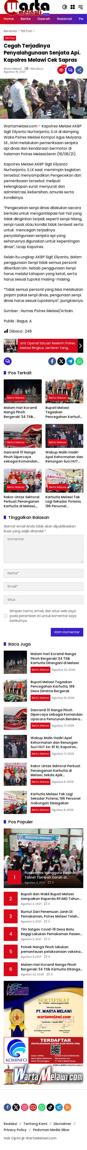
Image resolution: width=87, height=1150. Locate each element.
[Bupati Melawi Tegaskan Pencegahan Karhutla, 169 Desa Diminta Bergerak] (64, 391)
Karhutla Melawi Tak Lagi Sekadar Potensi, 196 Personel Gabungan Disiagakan (63, 502)
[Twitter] (61, 361)
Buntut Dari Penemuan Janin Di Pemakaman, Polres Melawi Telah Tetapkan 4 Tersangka (49, 914)
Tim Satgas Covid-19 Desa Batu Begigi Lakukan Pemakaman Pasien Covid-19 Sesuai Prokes (50, 931)
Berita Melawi (16, 398)
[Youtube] (33, 1107)
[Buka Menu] (72, 7)
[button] (65, 7)
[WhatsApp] (79, 361)
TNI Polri (10, 38)
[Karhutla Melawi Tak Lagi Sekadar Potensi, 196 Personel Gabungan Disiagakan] (64, 481)
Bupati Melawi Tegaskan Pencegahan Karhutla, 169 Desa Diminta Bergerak (64, 412)
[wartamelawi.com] (27, 6)
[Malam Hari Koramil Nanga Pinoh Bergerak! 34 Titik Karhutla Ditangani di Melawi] (23, 391)
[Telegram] (70, 361)
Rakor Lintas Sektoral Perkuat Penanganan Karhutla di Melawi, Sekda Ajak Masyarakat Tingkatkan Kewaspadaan (21, 502)
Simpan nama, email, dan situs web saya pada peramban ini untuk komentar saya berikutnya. (43, 616)
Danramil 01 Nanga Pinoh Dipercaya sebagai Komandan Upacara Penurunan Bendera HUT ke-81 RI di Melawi (22, 457)
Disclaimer (62, 1123)
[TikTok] (50, 1107)
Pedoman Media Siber (51, 1129)
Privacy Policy (15, 1129)
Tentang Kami (35, 1123)
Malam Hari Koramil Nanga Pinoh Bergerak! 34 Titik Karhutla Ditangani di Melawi (21, 412)
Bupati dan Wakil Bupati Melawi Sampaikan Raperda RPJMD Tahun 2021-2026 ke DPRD (50, 896)
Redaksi (10, 1123)
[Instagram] (24, 1107)
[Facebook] (52, 361)
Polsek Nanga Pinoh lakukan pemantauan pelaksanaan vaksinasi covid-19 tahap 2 (52, 949)
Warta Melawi (13, 69)
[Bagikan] (79, 70)
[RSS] (67, 1107)
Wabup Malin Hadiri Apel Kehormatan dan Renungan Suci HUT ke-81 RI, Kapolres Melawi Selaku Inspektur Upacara (64, 457)
